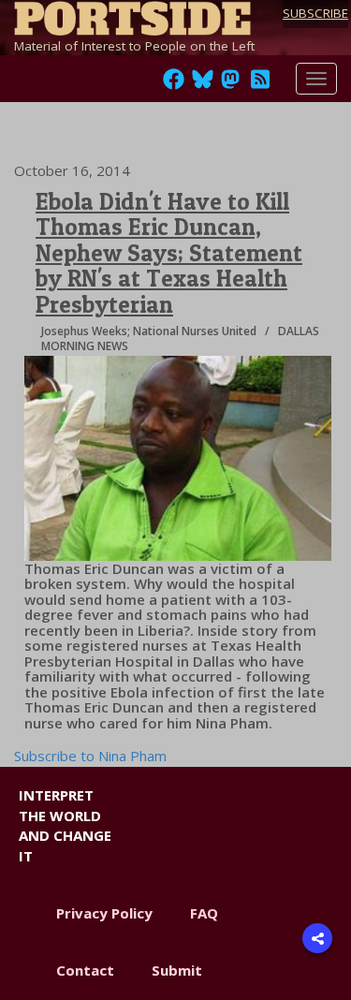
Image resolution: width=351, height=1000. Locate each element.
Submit (177, 970)
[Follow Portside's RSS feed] (260, 84)
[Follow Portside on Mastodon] (230, 84)
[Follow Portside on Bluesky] (204, 84)
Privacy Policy (104, 913)
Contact (85, 970)
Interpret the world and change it (65, 825)
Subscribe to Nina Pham (90, 755)
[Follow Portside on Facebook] (173, 84)
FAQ (204, 913)
